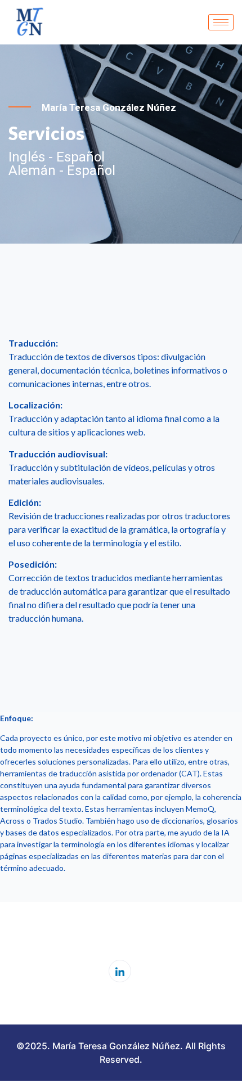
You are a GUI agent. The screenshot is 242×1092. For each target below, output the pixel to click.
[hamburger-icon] (221, 22)
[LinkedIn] (120, 971)
